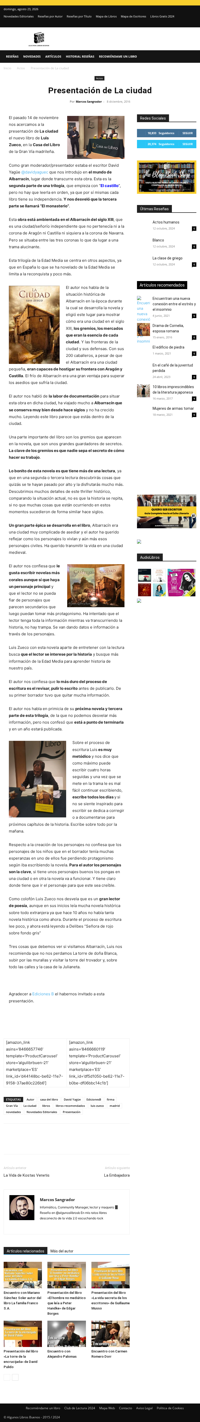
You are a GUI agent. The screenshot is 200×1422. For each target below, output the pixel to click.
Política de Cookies (170, 1408)
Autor (30, 1099)
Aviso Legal (144, 1408)
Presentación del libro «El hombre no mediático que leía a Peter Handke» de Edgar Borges (66, 1303)
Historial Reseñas (80, 56)
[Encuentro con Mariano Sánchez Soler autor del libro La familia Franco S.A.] (23, 1275)
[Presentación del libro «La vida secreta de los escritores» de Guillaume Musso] (110, 1275)
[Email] (69, 1143)
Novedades (32, 56)
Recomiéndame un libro (118, 56)
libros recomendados (70, 1106)
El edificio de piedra (168, 347)
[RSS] (91, 1227)
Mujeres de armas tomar (173, 408)
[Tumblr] (81, 1143)
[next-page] (15, 1377)
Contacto (125, 1408)
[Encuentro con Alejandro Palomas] (66, 1334)
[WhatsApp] (45, 1143)
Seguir (188, 133)
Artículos (53, 56)
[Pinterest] (33, 1143)
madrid (115, 1106)
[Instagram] (184, 23)
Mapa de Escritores (133, 16)
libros (46, 1106)
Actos (21, 68)
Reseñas (12, 56)
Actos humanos (166, 222)
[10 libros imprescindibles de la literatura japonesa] (143, 390)
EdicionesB (93, 1099)
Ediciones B (43, 993)
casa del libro (49, 1099)
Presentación (71, 1112)
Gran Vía (12, 1106)
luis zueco (97, 1106)
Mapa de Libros (106, 16)
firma (110, 1099)
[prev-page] (7, 1377)
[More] (93, 1143)
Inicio (7, 68)
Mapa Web (107, 1408)
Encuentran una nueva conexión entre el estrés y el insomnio (174, 304)
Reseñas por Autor (50, 16)
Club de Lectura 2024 (79, 1408)
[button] (190, 56)
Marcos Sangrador (89, 101)
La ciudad (29, 1106)
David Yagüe (72, 1099)
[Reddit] (81, 1227)
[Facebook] (9, 1143)
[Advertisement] (168, 457)
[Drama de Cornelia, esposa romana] (143, 329)
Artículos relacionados (25, 1251)
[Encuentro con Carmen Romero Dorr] (110, 1334)
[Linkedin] (57, 1143)
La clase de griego (168, 258)
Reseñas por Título (79, 16)
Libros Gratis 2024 (162, 16)
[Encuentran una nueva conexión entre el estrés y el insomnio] (143, 320)
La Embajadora (117, 1175)
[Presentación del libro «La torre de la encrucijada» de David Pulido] (23, 1334)
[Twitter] (192, 23)
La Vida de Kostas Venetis (26, 1175)
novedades (13, 1112)
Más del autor (62, 1251)
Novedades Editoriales (19, 16)
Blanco (158, 240)
